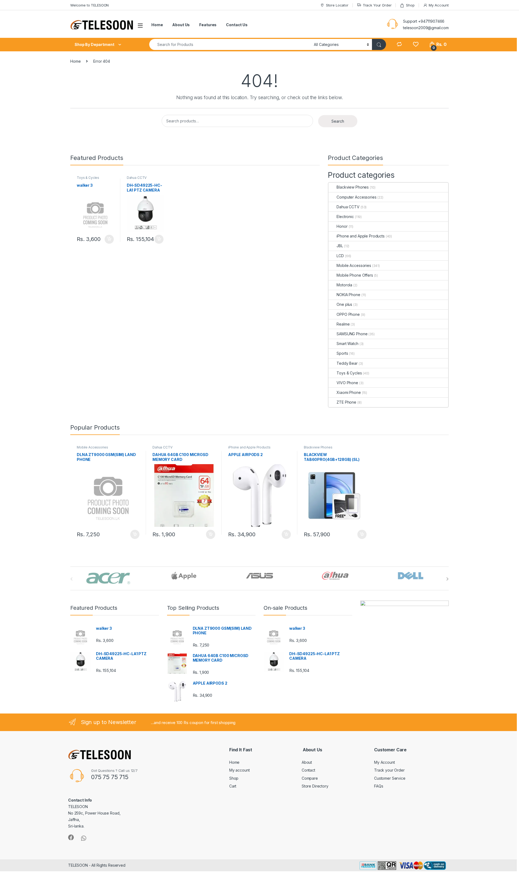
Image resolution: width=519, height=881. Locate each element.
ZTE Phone (346, 402)
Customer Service (389, 778)
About (307, 762)
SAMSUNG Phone (352, 333)
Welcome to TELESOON (89, 5)
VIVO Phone (347, 382)
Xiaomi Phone (349, 392)
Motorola (344, 285)
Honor (342, 226)
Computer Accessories (356, 197)
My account (239, 770)
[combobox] (230, 44)
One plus (344, 304)
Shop (410, 5)
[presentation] (447, 579)
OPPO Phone (348, 314)
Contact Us (237, 24)
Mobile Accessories (354, 265)
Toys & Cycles (88, 178)
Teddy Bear (347, 363)
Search (337, 121)
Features (208, 24)
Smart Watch (347, 343)
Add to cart (109, 239)
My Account (439, 5)
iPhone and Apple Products (361, 236)
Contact (308, 770)
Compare (310, 778)
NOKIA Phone (348, 294)
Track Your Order (377, 5)
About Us (181, 24)
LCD (340, 255)
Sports (342, 353)
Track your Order (389, 770)
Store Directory (315, 786)
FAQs (378, 786)
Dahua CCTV (137, 178)
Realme (343, 324)
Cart (232, 786)
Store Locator (337, 5)
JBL (340, 245)
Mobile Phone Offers (355, 275)
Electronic (345, 216)
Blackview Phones (353, 187)
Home (157, 24)
